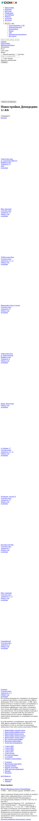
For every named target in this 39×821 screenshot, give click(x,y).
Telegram (8, 781)
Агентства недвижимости (13, 743)
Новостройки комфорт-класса (15, 732)
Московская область (13, 789)
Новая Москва (25, 789)
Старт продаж (9, 753)
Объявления (9, 13)
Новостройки (9, 7)
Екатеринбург (13, 29)
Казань (11, 31)
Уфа (10, 32)
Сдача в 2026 (9, 750)
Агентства (8, 18)
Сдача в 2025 (9, 748)
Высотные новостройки (13, 741)
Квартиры (8, 9)
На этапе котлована (11, 755)
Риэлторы (8, 20)
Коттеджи (8, 11)
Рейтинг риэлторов (11, 767)
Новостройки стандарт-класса (15, 730)
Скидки (7, 22)
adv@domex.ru (6, 776)
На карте (4, 118)
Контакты (8, 773)
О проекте (8, 762)
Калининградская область (17, 34)
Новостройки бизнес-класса (14, 734)
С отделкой (8, 757)
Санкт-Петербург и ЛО (17, 25)
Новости (8, 16)
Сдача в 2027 (9, 751)
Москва (3, 789)
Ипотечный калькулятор (13, 764)
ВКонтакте (8, 779)
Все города (12, 36)
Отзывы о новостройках (13, 758)
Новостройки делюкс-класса (14, 737)
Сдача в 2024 (9, 746)
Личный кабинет (10, 765)
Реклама (7, 771)
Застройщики (9, 15)
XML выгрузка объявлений (14, 769)
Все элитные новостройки (14, 739)
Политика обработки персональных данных (16, 819)
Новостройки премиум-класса (15, 735)
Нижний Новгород (15, 27)
